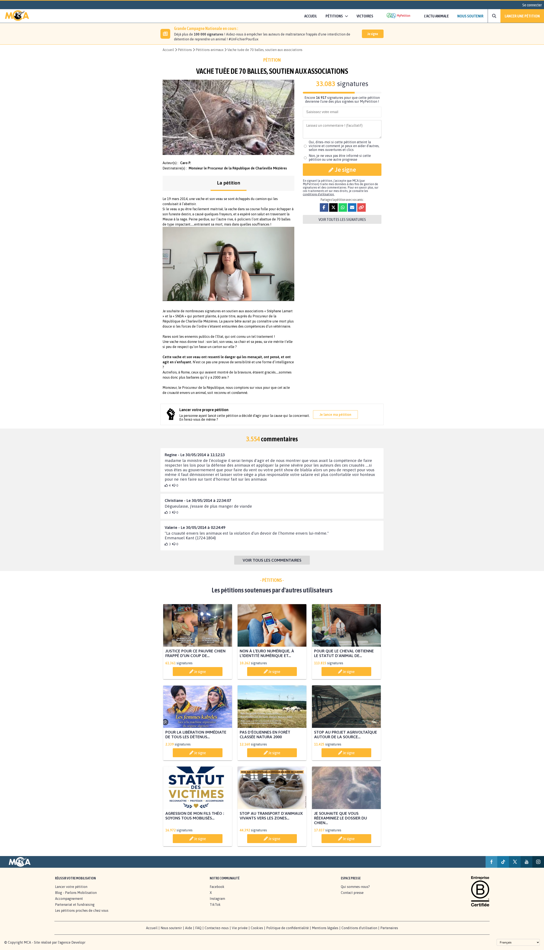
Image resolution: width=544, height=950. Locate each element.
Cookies (257, 928)
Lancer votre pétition (71, 887)
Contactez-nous (217, 928)
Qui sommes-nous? (355, 887)
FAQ (198, 928)
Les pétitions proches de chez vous (81, 910)
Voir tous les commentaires (272, 560)
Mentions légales (325, 928)
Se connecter (532, 5)
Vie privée (240, 928)
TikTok (215, 904)
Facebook (217, 887)
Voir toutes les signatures (342, 219)
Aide (188, 928)
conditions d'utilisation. (318, 194)
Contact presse (352, 893)
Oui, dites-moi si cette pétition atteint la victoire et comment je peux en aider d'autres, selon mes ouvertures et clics (344, 146)
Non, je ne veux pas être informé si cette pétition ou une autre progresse (340, 157)
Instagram (217, 898)
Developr (78, 942)
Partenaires (389, 928)
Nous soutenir (470, 16)
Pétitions (185, 50)
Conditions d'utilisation (359, 928)
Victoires (365, 16)
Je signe (372, 34)
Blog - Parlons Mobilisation (76, 893)
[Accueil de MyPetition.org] (17, 16)
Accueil (310, 16)
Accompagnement (69, 898)
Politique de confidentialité (287, 928)
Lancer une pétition (522, 16)
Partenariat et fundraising (75, 904)
